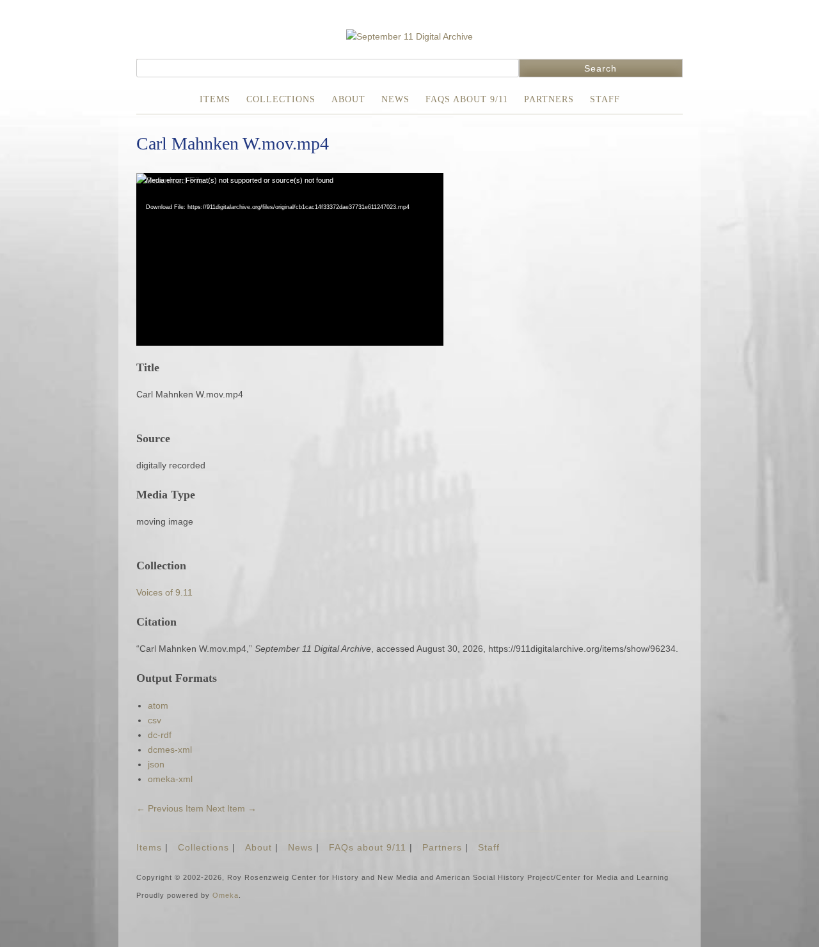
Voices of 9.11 (164, 592)
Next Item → (231, 808)
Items (215, 99)
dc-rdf (159, 735)
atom (158, 705)
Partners (549, 99)
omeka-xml (170, 779)
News (395, 99)
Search (600, 68)
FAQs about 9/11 (466, 99)
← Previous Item (169, 808)
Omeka (225, 895)
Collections (280, 99)
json (156, 764)
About (348, 99)
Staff (605, 99)
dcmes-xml (170, 749)
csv (154, 720)
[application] (289, 259)
